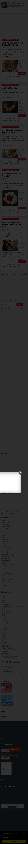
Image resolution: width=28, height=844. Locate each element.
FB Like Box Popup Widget (9, 492)
